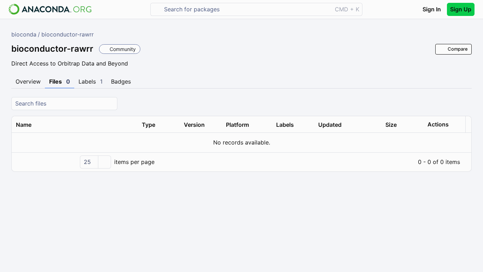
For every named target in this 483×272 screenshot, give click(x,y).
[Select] (104, 162)
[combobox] (246, 9)
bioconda (23, 34)
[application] (241, 161)
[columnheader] (75, 124)
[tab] (28, 81)
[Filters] (465, 103)
